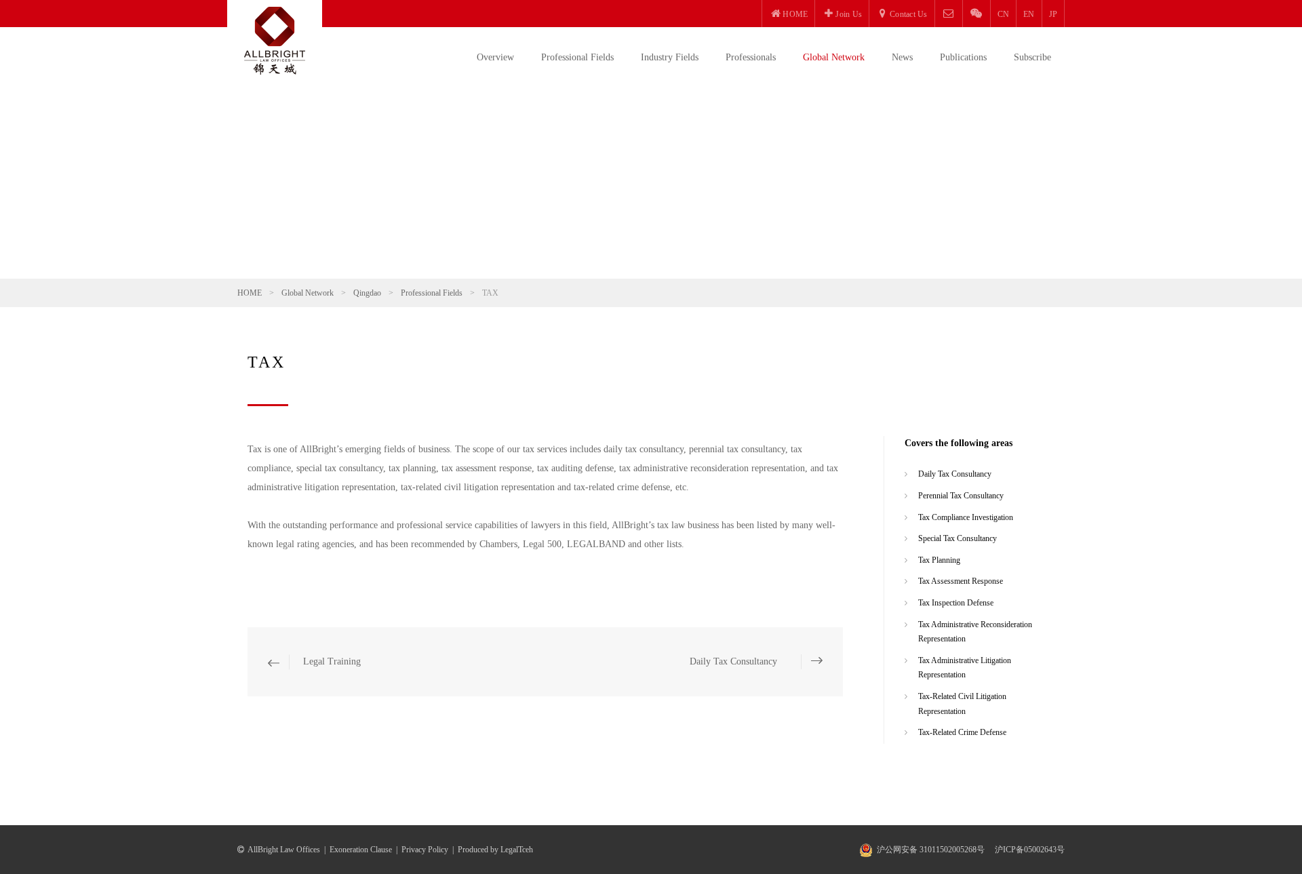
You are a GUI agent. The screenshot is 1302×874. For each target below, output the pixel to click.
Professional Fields (577, 57)
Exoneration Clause (361, 849)
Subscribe (1032, 57)
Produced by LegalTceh (495, 849)
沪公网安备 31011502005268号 (931, 849)
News (902, 57)
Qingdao (367, 293)
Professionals (751, 57)
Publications (963, 57)
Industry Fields (669, 57)
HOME (249, 293)
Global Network (834, 57)
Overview (495, 57)
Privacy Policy (424, 849)
